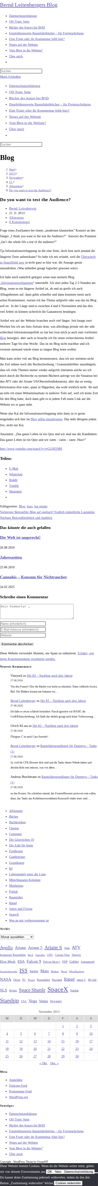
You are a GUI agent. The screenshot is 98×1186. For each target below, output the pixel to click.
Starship (9, 1000)
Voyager (56, 1001)
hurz (30, 506)
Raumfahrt (16, 897)
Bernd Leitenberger (23, 208)
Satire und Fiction (20, 909)
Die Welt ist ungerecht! (20, 537)
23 (77, 1049)
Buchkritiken (17, 822)
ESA (21, 961)
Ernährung (16, 851)
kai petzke (40, 506)
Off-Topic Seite (20, 92)
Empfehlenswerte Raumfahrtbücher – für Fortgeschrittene (50, 104)
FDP (64, 961)
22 (62, 1049)
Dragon (76, 955)
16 (77, 1041)
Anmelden (15, 1080)
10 (91, 1033)
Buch (30, 955)
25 (7, 1056)
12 (21, 1041)
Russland (57, 979)
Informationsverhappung (17, 283)
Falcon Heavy (51, 961)
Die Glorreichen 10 (21, 839)
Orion (16, 979)
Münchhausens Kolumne (25, 880)
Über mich (16, 129)
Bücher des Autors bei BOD (29, 98)
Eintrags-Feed (18, 1085)
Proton (31, 980)
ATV (76, 947)
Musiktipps (16, 885)
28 (49, 1056)
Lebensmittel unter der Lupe (27, 874)
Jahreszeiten (11, 557)
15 (62, 1041)
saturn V (81, 979)
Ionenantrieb (87, 961)
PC (24, 979)
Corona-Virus (62, 955)
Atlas (67, 948)
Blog (3, 338)
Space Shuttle (32, 990)
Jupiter (34, 971)
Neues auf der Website (25, 117)
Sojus (13, 990)
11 (7, 1041)
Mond (64, 971)
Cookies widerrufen (68, 1183)
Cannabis (40, 955)
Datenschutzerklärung (24, 86)
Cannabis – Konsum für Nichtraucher (33, 577)
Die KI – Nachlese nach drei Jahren (49, 675)
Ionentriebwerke (8, 971)
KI (11, 868)
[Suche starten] (44, 145)
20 (35, 1049)
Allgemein (16, 217)
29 (62, 1056)
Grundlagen (16, 863)
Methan (55, 971)
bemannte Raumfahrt (13, 955)
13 (35, 1041)
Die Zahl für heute (21, 845)
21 (49, 1049)
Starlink (74, 990)
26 (21, 1056)
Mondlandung (76, 971)
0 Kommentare (19, 222)
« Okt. (43, 1063)
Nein (58, 1171)
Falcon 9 (34, 961)
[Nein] (96, 1172)
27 (35, 1056)
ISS (23, 970)
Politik (13, 891)
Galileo (74, 961)
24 (91, 1049)
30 (77, 1056)
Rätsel (13, 903)
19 (21, 1049)
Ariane (20, 947)
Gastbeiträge (17, 857)
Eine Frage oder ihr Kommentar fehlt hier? (39, 110)
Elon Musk (7, 961)
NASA (5, 979)
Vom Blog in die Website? (27, 123)
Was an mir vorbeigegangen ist (29, 920)
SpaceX (14, 914)
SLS (3, 990)
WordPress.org (18, 1097)
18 (7, 1049)
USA (24, 1001)
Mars (44, 971)
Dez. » (54, 1063)
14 (49, 1041)
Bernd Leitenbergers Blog (28, 5)
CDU (50, 955)
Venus (43, 1001)
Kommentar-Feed (20, 1091)
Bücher (13, 816)
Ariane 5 (35, 947)
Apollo (6, 947)
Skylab (92, 979)
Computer (15, 834)
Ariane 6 (53, 947)
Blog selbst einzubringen (46, 419)
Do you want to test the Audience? (30, 190)
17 (91, 1041)
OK (50, 1171)
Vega (33, 1001)
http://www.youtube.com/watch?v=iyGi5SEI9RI (31, 448)
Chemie (14, 828)
